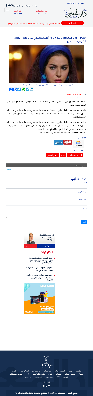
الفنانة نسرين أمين (75, 155)
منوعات (58, 374)
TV (58, 377)
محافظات (47, 371)
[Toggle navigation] (7, 10)
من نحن (28, 377)
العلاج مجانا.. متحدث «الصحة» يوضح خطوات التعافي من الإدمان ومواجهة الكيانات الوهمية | (44, 24)
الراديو (65, 377)
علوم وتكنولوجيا (39, 374)
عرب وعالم (36, 371)
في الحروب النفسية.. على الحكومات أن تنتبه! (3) (46, 237)
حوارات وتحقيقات (16, 374)
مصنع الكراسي (52, 155)
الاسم (85, 182)
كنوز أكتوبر (49, 377)
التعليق (85, 208)
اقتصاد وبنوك (60, 371)
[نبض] (58, 142)
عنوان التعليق (83, 199)
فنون (84, 94)
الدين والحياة (24, 371)
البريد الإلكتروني (82, 191)
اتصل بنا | (22, 5)
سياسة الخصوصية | (32, 5)
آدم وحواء (38, 377)
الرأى (27, 374)
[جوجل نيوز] (78, 143)
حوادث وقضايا (70, 374)
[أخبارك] (67, 141)
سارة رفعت (81, 97)
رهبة (63, 155)
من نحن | (16, 5)
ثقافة (14, 371)
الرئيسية (77, 371)
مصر (70, 371)
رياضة (81, 374)
